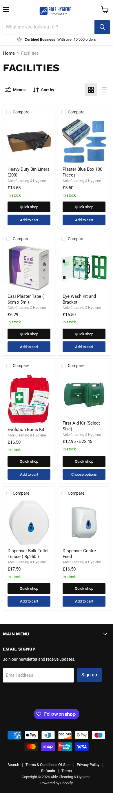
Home (9, 53)
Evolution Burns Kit (26, 429)
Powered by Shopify (56, 783)
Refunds (48, 771)
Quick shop (29, 207)
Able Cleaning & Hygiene (27, 181)
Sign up (89, 675)
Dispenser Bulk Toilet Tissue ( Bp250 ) (28, 553)
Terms (66, 771)
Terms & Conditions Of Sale (47, 764)
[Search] (102, 27)
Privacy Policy (88, 764)
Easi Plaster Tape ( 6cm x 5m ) (26, 299)
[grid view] (91, 89)
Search (13, 764)
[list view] (103, 89)
